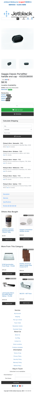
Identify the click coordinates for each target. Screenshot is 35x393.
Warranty (5, 198)
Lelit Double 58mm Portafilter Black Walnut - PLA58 (8, 294)
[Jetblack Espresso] (17, 14)
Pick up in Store (17, 319)
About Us (17, 335)
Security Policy (17, 359)
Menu (23, 19)
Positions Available (17, 347)
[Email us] (13, 386)
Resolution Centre (17, 326)
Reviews (5, 206)
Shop (28, 19)
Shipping (17, 316)
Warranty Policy (17, 362)
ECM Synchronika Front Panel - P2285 (8, 265)
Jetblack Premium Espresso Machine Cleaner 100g (8, 230)
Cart (32, 19)
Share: (3, 79)
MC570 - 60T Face (26, 293)
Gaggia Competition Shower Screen (26, 230)
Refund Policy (17, 365)
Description (6, 194)
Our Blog (17, 338)
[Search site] (18, 19)
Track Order (17, 323)
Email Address (8, 374)
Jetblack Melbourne (11, 2)
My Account (17, 313)
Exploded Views (17, 329)
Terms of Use (17, 353)
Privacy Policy (17, 356)
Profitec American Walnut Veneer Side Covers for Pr (26, 265)
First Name (8, 378)
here (7, 147)
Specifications (7, 202)
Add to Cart (18, 110)
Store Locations (17, 344)
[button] (17, 114)
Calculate (18, 136)
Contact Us (17, 341)
